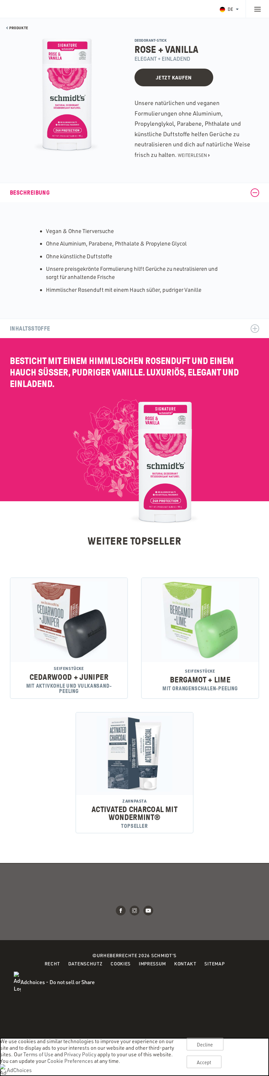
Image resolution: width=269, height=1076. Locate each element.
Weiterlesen (194, 155)
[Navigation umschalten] (257, 9)
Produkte (18, 28)
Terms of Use (38, 1054)
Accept (204, 1062)
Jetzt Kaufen (174, 77)
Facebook (121, 910)
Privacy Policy (80, 1054)
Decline (205, 1044)
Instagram (134, 910)
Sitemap (214, 963)
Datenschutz (85, 964)
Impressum (152, 963)
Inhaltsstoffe (30, 328)
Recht (52, 964)
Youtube (148, 910)
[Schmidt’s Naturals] (29, 9)
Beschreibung (30, 192)
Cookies (121, 964)
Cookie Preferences (70, 1061)
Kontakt (185, 963)
